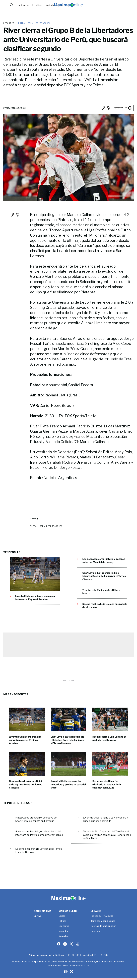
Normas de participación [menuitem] (103, 926)
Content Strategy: (65, 971)
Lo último (37, 5)
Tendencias (23, 5)
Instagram (65, 944)
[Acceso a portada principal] (68, 5)
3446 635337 (101, 955)
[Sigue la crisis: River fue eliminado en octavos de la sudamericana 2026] (110, 764)
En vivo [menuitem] (37, 916)
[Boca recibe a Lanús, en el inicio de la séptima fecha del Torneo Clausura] (27, 764)
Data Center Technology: (71, 971)
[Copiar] (103, 108)
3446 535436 (72, 955)
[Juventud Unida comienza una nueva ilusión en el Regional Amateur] (35, 574)
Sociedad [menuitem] (63, 931)
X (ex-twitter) (72, 944)
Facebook (59, 944)
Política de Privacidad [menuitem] (102, 916)
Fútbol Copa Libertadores (34, 23)
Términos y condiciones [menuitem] (103, 921)
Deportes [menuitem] (63, 936)
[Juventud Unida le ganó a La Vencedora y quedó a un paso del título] (68, 764)
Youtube (78, 944)
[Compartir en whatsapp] (108, 108)
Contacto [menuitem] (96, 931)
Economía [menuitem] (64, 926)
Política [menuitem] (62, 921)
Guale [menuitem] (62, 916)
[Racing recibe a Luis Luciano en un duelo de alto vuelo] (110, 719)
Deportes (8, 23)
